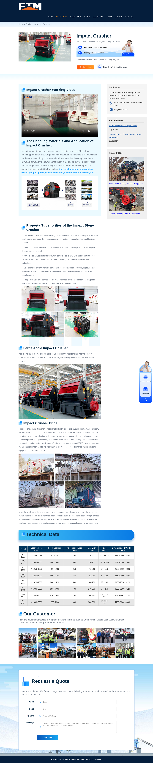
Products (29, 24)
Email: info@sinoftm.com (115, 67)
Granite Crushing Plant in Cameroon (124, 214)
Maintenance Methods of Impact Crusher (123, 126)
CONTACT (129, 17)
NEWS (109, 17)
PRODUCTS (61, 17)
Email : (32, 709)
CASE (87, 17)
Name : (32, 702)
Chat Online (128, 54)
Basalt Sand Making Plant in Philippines (126, 184)
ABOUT (118, 17)
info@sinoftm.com (121, 110)
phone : (31, 716)
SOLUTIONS (75, 17)
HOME (50, 17)
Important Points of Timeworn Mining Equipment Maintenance (125, 135)
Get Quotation (85, 67)
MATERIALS (98, 17)
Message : (30, 723)
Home (21, 24)
